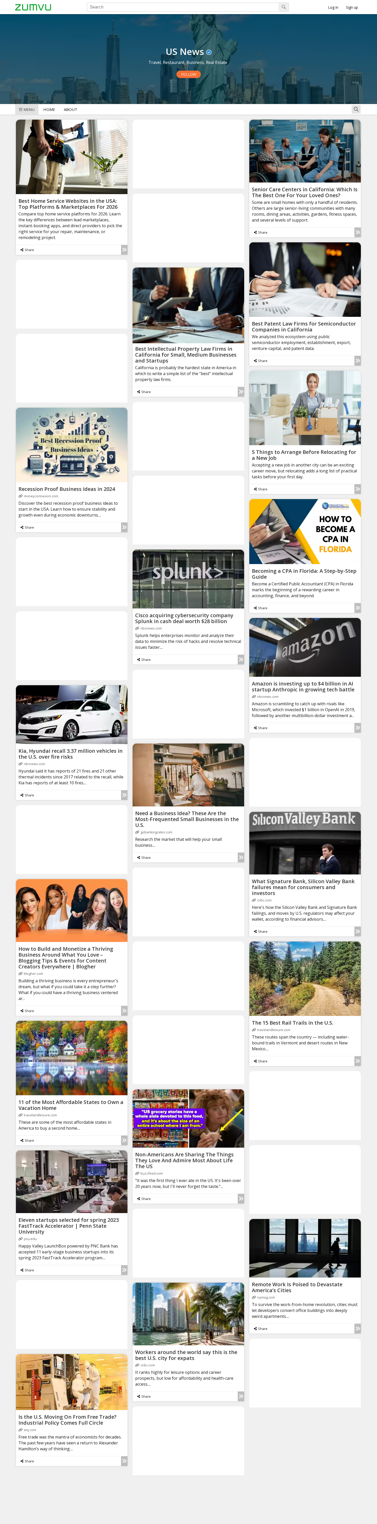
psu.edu (30, 1238)
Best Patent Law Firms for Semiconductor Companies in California (304, 326)
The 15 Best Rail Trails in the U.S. (292, 1022)
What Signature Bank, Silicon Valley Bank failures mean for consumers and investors (303, 887)
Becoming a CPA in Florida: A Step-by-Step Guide (304, 573)
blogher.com (33, 973)
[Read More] (124, 250)
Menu (29, 109)
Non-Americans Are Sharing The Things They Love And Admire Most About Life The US (184, 1160)
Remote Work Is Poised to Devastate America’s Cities (297, 1287)
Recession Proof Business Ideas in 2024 (66, 488)
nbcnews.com (151, 628)
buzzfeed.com (152, 1173)
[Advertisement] (188, 154)
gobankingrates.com (156, 832)
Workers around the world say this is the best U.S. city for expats (186, 1355)
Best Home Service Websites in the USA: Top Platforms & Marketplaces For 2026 (67, 203)
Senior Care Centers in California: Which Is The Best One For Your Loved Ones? (305, 192)
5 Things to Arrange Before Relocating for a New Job (304, 455)
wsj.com (30, 1429)
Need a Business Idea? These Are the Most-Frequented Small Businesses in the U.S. (187, 819)
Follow (188, 74)
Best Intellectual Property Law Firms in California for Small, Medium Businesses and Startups (185, 354)
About (70, 109)
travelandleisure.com (273, 1029)
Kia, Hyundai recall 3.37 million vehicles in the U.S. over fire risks (70, 753)
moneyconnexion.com (41, 496)
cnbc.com (264, 900)
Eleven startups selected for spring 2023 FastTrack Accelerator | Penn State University (68, 1225)
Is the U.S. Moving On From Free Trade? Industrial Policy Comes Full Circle (67, 1419)
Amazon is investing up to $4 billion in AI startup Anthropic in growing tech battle (303, 686)
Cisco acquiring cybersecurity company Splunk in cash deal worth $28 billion (184, 618)
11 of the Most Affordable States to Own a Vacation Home (70, 1105)
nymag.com (266, 1297)
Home (49, 109)
